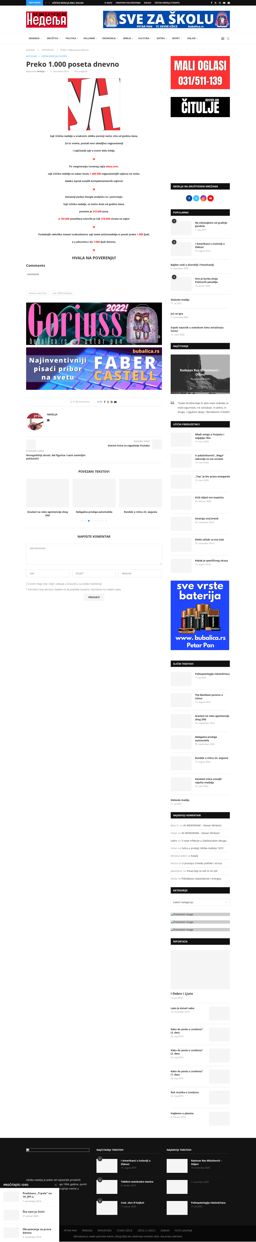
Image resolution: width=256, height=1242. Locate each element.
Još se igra (177, 313)
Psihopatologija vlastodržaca (212, 673)
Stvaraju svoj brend (206, 518)
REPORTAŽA (105, 1230)
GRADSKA (34, 38)
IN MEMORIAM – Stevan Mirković (202, 825)
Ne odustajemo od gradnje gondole (211, 224)
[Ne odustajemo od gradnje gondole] (181, 228)
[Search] (228, 39)
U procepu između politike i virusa (202, 863)
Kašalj (194, 855)
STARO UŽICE (124, 1230)
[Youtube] (224, 3)
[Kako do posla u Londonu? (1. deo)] (219, 1077)
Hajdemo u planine (182, 1113)
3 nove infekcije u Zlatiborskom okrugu (204, 840)
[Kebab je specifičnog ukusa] (181, 566)
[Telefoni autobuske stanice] (106, 1187)
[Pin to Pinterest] (112, 402)
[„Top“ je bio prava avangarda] (181, 482)
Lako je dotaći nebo (182, 1008)
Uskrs (174, 840)
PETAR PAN (70, 1230)
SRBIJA (127, 38)
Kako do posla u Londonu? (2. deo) (187, 1052)
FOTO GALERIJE (183, 1230)
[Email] (229, 3)
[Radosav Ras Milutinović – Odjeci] (177, 1166)
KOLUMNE (89, 38)
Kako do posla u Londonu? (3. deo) (187, 1031)
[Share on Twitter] (108, 402)
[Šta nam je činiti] (11, 1215)
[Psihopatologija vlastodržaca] (181, 679)
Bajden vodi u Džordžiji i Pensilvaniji (192, 264)
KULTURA (143, 38)
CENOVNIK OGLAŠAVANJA (128, 2)
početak (30, 49)
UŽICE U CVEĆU (146, 1230)
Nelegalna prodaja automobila (94, 512)
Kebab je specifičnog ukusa (211, 560)
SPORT (176, 38)
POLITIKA (71, 38)
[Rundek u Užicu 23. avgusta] (140, 493)
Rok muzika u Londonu (185, 1092)
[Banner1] (200, 914)
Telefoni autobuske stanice (137, 1181)
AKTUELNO (48, 49)
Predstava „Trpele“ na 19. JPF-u (37, 1194)
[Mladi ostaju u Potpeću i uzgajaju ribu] (181, 440)
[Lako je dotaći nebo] (219, 1013)
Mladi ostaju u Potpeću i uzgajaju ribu (209, 436)
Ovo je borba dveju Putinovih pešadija (206, 280)
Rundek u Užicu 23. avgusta (140, 512)
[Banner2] (200, 922)
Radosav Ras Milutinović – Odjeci (200, 372)
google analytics (37, 293)
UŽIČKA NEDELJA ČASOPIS (167, 2)
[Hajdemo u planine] (219, 1119)
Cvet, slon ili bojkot (132, 1202)
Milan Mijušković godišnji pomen (72, 2)
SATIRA (161, 38)
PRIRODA (87, 1230)
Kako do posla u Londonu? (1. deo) (187, 1073)
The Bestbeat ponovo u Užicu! (209, 696)
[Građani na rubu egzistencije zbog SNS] (47, 493)
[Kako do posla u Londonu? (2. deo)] (219, 1055)
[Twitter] (215, 3)
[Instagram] (220, 3)
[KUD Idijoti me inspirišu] (181, 503)
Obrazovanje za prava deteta (37, 1230)
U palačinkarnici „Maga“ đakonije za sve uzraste (209, 457)
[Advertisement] (200, 152)
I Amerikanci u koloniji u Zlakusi (210, 245)
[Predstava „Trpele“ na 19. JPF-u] (11, 1196)
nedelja (41, 71)
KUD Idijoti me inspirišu (209, 497)
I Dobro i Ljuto (182, 993)
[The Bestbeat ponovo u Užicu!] (181, 700)
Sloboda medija (180, 299)
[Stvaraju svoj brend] (181, 524)
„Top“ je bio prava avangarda (212, 476)
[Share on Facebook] (104, 402)
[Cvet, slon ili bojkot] (106, 1208)
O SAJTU (108, 2)
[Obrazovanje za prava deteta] (11, 1232)
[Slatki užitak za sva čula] (181, 545)
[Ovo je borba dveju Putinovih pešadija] (181, 284)
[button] (45, 3)
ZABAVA (165, 1230)
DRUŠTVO (52, 38)
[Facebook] (211, 3)
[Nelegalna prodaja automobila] (94, 493)
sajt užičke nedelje (62, 293)
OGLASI (147, 2)
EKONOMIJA (109, 38)
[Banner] (200, 929)
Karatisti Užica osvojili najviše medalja (208, 780)
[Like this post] (101, 402)
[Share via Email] (115, 402)
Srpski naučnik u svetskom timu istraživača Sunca (197, 329)
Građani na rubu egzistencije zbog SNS (47, 513)
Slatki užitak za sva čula (209, 539)
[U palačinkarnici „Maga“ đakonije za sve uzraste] (181, 461)
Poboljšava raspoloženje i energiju (201, 878)
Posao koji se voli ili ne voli (202, 871)
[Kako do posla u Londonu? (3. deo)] (219, 1034)
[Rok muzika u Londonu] (219, 1098)
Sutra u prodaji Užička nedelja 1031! (203, 848)
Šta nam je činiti (34, 1211)
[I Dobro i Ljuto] (200, 969)
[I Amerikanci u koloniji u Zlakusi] (181, 249)
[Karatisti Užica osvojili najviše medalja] (181, 784)
